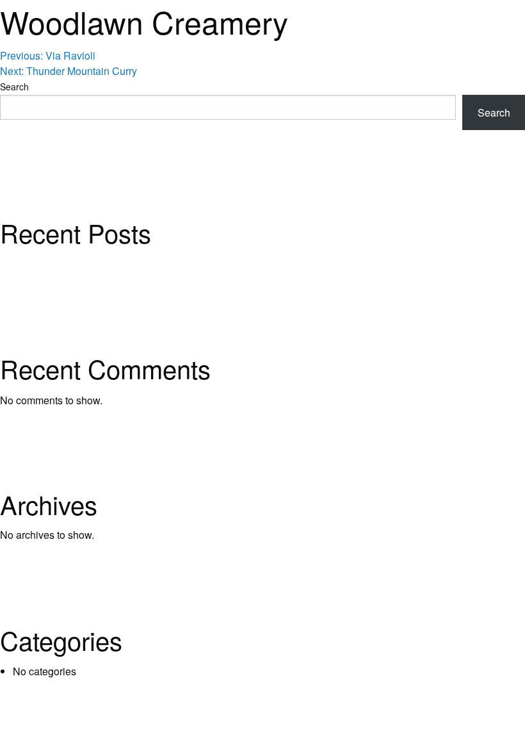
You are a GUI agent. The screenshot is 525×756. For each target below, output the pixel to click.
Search (14, 86)
